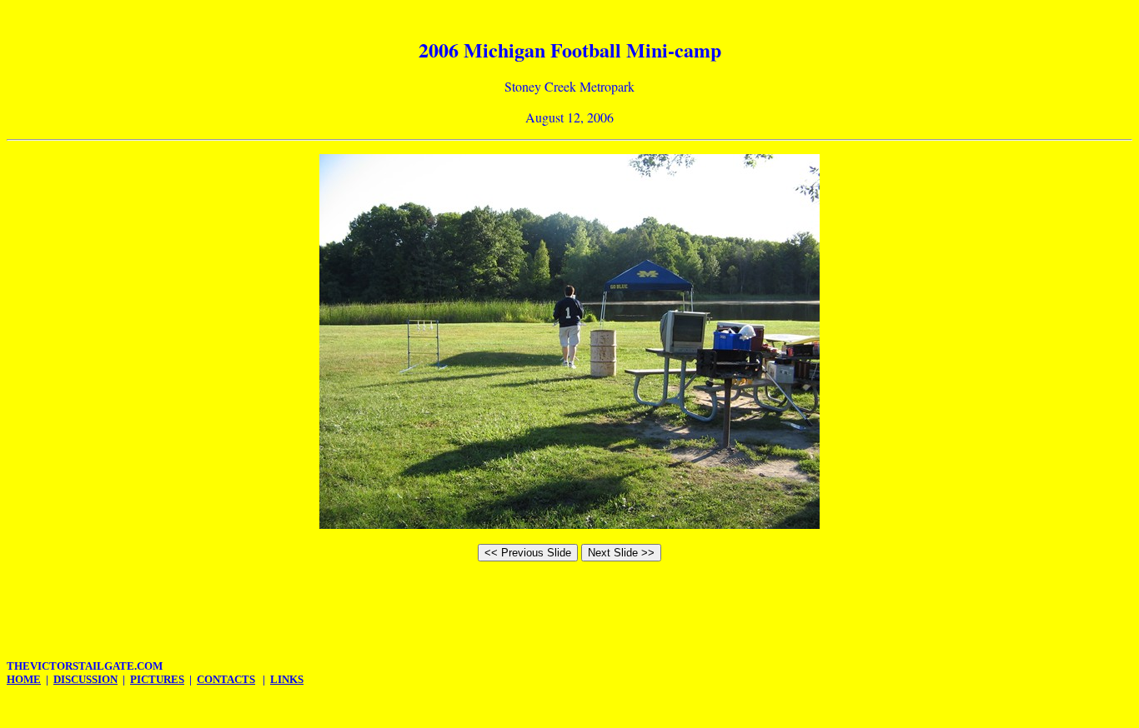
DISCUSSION (85, 679)
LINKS (287, 679)
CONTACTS (226, 679)
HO (24, 679)
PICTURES (157, 679)
